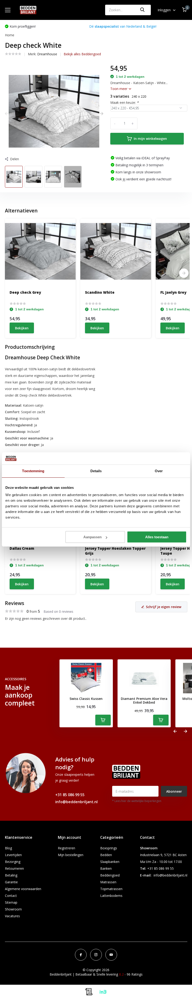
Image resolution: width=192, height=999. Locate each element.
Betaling (11, 875)
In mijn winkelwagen (150, 138)
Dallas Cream (22, 548)
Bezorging (12, 861)
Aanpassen (92, 537)
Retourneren (14, 868)
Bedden (106, 855)
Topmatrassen (111, 889)
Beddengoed (110, 875)
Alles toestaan (156, 537)
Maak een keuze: (124, 102)
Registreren (66, 848)
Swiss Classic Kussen (86, 699)
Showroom (13, 909)
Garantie (11, 882)
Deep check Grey (25, 292)
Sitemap (11, 902)
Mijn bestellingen (70, 855)
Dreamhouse (47, 54)
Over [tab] (159, 471)
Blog (8, 848)
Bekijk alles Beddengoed (82, 54)
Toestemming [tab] (33, 471)
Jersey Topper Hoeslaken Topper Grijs (115, 551)
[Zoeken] (142, 10)
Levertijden (13, 855)
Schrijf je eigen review (163, 607)
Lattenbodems (111, 895)
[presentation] (6, 113)
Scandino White (99, 292)
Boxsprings (108, 848)
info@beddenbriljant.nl (76, 801)
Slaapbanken (109, 861)
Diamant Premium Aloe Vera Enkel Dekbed (144, 701)
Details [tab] (96, 471)
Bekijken (22, 328)
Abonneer (174, 791)
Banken (106, 868)
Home (9, 35)
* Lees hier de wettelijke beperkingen (136, 801)
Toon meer (119, 88)
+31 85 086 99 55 (70, 794)
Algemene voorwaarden (23, 889)
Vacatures (12, 916)
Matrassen (108, 882)
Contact (11, 895)
